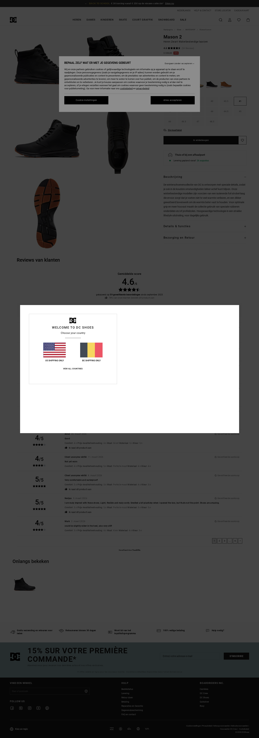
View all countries (73, 369)
